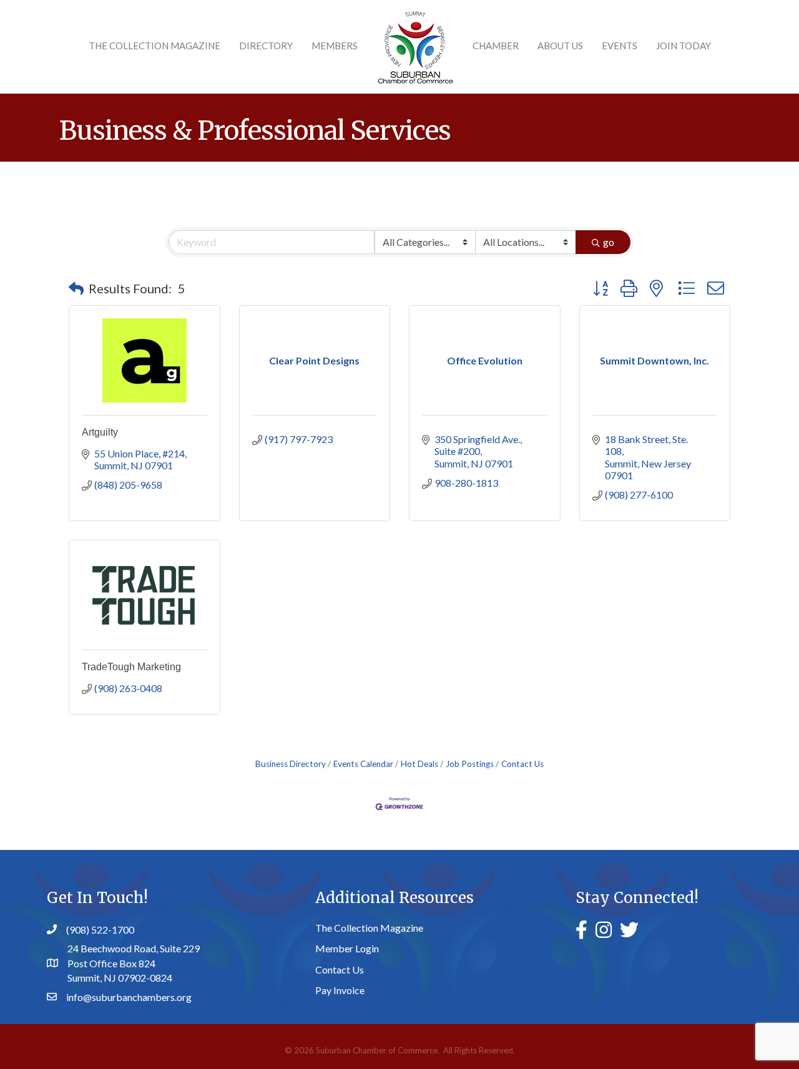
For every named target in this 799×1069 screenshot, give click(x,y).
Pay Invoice (340, 990)
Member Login (347, 948)
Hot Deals (419, 764)
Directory (266, 45)
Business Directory (290, 764)
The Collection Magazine (154, 45)
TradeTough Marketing (131, 666)
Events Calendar (363, 764)
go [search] (608, 242)
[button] (76, 288)
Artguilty (100, 432)
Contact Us (522, 764)
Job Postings (470, 764)
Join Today (683, 45)
